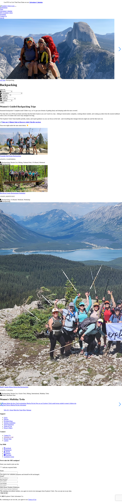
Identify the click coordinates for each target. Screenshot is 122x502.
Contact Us (3, 16)
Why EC (6, 410)
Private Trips (7, 439)
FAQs (5, 417)
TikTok (7, 451)
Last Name (3, 483)
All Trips (2, 80)
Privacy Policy (8, 428)
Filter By (2, 89)
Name (2, 471)
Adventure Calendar (36, 2)
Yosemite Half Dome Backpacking (10, 156)
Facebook (8, 448)
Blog (24, 410)
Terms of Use (8, 426)
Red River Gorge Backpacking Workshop (12, 193)
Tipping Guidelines (9, 423)
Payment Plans (8, 421)
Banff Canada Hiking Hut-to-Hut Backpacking (14, 387)
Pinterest (7, 453)
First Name (3, 480)
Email (2, 476)
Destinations (3, 7)
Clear (2, 102)
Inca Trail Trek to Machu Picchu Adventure (13, 405)
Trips (1, 9)
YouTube (8, 455)
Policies (6, 419)
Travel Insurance (9, 424)
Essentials (3, 14)
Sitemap (28, 410)
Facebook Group (9, 457)
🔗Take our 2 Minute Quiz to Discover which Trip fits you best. (20, 122)
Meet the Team (18, 410)
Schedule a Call (8, 437)
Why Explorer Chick (6, 13)
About (11, 410)
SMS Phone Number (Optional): (10, 487)
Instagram (8, 450)
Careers (6, 440)
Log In (2, 18)
